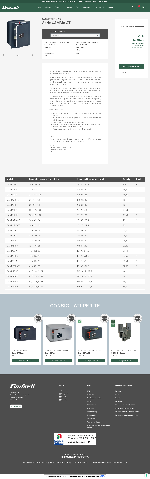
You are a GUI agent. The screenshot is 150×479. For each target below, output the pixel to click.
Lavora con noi (92, 405)
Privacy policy (91, 415)
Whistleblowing (92, 411)
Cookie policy (91, 418)
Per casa (118, 391)
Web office (90, 408)
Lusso (117, 394)
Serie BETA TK (84, 353)
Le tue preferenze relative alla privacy (84, 476)
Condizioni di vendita (94, 398)
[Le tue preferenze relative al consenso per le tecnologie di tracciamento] (146, 475)
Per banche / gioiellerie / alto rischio (126, 415)
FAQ (88, 391)
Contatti (89, 401)
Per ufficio (118, 398)
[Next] (32, 55)
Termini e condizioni (93, 422)
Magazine (90, 394)
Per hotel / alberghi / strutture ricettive (127, 411)
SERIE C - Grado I (118, 353)
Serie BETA (49, 353)
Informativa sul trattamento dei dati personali (98, 426)
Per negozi (118, 401)
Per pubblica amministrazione (124, 408)
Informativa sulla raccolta (56, 476)
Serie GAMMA (17, 353)
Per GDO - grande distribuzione (125, 405)
